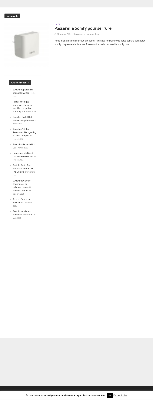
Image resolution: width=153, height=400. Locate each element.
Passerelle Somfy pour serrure (83, 28)
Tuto (57, 24)
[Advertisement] (22, 278)
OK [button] (110, 395)
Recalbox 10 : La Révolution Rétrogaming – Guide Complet (24, 132)
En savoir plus (120, 395)
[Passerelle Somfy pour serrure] (26, 45)
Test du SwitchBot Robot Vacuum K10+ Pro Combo (23, 168)
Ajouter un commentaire (87, 34)
